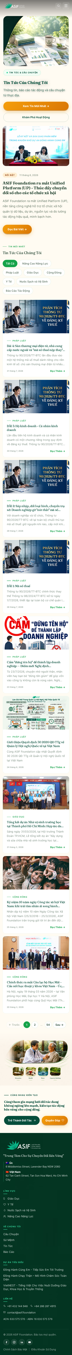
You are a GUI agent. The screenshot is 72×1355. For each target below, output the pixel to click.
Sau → (59, 1024)
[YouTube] (29, 1342)
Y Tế (9, 281)
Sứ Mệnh (8, 1240)
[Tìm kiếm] (58, 6)
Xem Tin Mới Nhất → (36, 106)
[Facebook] (6, 1342)
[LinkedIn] (22, 1342)
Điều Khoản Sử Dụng (43, 1349)
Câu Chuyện (11, 1234)
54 (48, 1024)
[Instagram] (14, 1342)
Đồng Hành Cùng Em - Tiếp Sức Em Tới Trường (33, 1269)
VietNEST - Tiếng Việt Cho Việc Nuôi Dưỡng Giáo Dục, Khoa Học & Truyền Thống (34, 1287)
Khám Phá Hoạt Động (36, 117)
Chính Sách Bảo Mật (15, 1349)
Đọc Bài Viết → (17, 229)
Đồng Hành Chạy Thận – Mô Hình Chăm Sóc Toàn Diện (34, 1277)
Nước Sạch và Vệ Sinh (34, 281)
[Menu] (66, 5)
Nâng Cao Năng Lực (35, 263)
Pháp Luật (12, 272)
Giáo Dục (33, 272)
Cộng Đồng (54, 272)
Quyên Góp (52, 1120)
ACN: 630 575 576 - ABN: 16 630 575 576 (27, 1319)
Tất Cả (10, 263)
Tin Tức (8, 1246)
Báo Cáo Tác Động (18, 290)
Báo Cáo (8, 1251)
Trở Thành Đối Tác (20, 1120)
